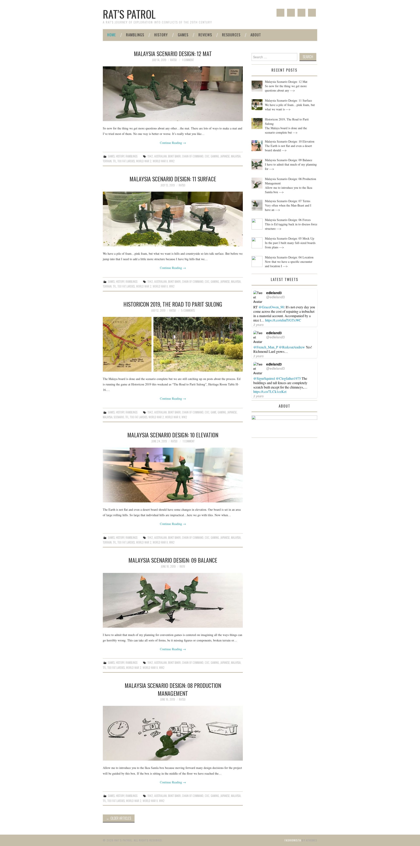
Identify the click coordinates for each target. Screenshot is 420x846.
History (161, 34)
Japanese (225, 156)
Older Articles (118, 818)
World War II (160, 161)
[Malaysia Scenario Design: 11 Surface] (173, 219)
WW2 (172, 161)
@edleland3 (275, 296)
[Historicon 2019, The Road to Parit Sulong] (173, 344)
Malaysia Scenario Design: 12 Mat (173, 53)
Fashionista (293, 840)
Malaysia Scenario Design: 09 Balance (172, 560)
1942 (150, 156)
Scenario (119, 417)
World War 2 (143, 161)
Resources (231, 34)
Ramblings (135, 34)
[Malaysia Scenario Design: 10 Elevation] (173, 475)
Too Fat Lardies (126, 161)
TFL (114, 161)
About (255, 34)
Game (213, 412)
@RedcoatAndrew (292, 347)
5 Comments (188, 310)
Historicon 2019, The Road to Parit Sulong (172, 304)
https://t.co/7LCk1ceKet (269, 391)
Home (111, 34)
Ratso (173, 60)
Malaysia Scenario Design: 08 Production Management (173, 689)
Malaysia (236, 156)
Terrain (107, 161)
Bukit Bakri (174, 156)
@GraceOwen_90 (271, 307)
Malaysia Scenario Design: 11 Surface (173, 179)
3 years (258, 324)
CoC (207, 156)
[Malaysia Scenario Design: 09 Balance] (173, 600)
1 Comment (188, 60)
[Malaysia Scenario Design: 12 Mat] (173, 93)
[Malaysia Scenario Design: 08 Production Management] (173, 733)
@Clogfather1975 (288, 378)
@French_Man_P (265, 347)
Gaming (215, 156)
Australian (160, 156)
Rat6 (182, 566)
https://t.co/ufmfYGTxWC (283, 320)
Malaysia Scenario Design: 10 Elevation (172, 435)
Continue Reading (173, 143)
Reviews (205, 34)
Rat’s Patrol (129, 14)
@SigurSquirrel (264, 378)
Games (183, 34)
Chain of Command (192, 156)
